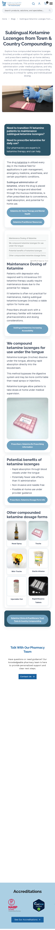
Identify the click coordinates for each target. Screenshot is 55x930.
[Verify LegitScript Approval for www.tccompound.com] (36, 905)
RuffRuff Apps (37, 261)
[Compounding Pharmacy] (11, 905)
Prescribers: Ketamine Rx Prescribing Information (27, 445)
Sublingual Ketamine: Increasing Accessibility (27, 329)
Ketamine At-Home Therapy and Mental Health (27, 212)
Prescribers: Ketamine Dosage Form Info (27, 500)
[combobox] (27, 10)
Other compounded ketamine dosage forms (27, 255)
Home (4, 19)
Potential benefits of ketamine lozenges (25, 250)
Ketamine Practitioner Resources (27, 222)
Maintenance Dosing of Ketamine (22, 238)
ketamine (22, 162)
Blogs (13, 19)
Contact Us (25, 676)
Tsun (46, 261)
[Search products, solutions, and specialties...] (50, 10)
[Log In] (39, 3)
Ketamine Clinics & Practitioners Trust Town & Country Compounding (27, 619)
